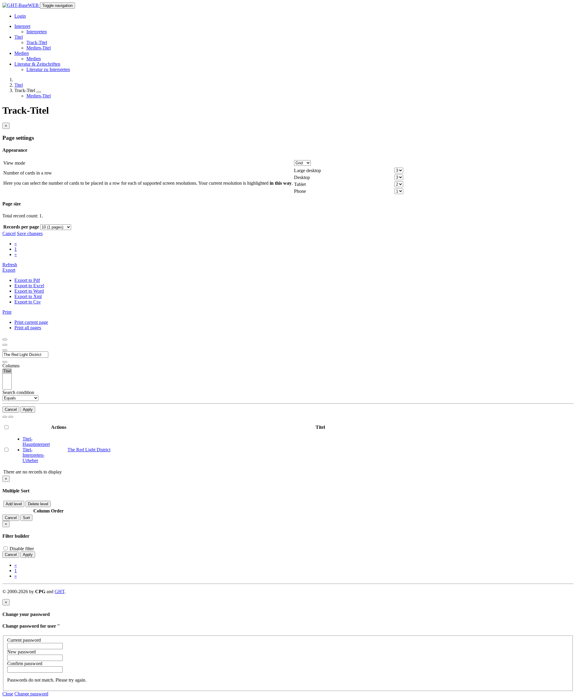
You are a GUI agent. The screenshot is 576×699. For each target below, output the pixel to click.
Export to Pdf (27, 280)
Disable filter (21, 548)
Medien (33, 58)
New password (21, 651)
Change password (31, 693)
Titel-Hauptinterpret (36, 441)
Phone (300, 191)
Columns (11, 365)
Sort (26, 517)
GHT (59, 591)
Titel (18, 85)
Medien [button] (21, 53)
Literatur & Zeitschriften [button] (37, 64)
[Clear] (10, 417)
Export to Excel (29, 285)
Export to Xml (28, 296)
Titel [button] (18, 37)
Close (7, 693)
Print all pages (27, 327)
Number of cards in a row (27, 172)
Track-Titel (36, 42)
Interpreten (36, 31)
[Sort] (4, 345)
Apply (28, 409)
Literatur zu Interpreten (48, 69)
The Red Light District (89, 449)
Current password (24, 640)
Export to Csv (27, 301)
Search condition (18, 392)
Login (20, 16)
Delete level (38, 504)
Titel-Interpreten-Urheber (33, 455)
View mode (14, 163)
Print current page (31, 322)
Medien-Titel (38, 47)
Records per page (21, 226)
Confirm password (24, 663)
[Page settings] (4, 350)
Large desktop (307, 170)
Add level (14, 504)
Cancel (9, 233)
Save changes (30, 233)
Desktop (302, 177)
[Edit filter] (4, 339)
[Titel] (7, 371)
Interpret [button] (22, 26)
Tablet (300, 184)
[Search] (4, 417)
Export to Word (29, 291)
